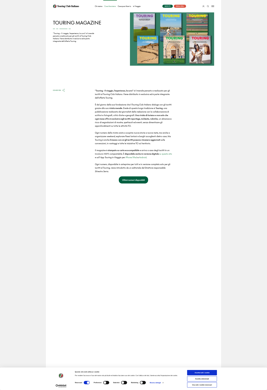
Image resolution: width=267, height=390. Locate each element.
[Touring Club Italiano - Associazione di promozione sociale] (66, 6)
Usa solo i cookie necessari (202, 385)
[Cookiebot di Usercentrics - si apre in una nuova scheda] (61, 385)
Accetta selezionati (202, 379)
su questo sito (165, 154)
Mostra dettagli (155, 383)
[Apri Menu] (212, 6)
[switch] (106, 382)
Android (143, 157)
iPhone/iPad (131, 157)
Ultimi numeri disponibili (133, 180)
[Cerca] (208, 6)
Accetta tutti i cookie (202, 373)
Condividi (57, 90)
